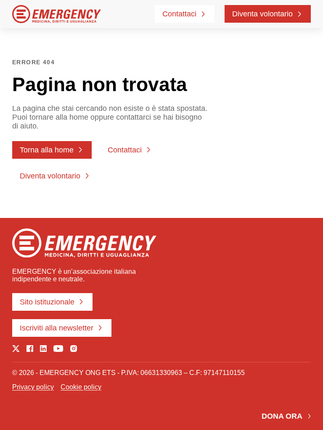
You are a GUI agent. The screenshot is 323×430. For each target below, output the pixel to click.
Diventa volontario (262, 14)
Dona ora (282, 416)
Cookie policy (81, 387)
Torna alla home (47, 150)
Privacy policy (33, 387)
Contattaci (179, 14)
